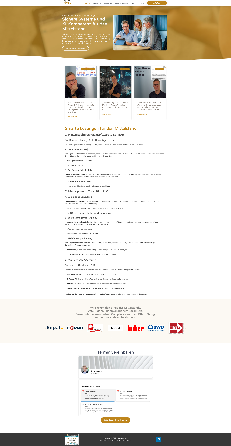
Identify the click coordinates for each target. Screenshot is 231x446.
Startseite (87, 3)
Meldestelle (97, 3)
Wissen (133, 3)
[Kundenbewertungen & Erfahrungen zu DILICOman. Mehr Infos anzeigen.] (72, 439)
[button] (45, 328)
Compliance (108, 3)
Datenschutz (122, 438)
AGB (114, 438)
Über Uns (142, 3)
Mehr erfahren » (73, 116)
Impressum (107, 438)
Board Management (121, 3)
